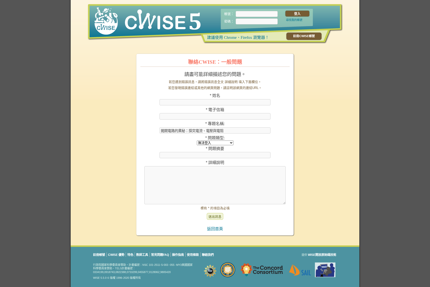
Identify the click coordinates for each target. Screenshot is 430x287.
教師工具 (142, 255)
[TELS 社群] (325, 278)
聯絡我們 (208, 255)
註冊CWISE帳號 (304, 36)
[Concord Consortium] (262, 278)
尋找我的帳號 (294, 19)
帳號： (229, 14)
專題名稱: (215, 124)
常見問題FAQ (160, 255)
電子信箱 (215, 110)
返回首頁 (215, 229)
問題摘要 (215, 148)
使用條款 (193, 255)
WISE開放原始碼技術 (322, 255)
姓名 (215, 95)
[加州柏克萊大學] (228, 278)
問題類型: (215, 138)
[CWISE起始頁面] (138, 22)
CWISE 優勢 (116, 255)
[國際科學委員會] (210, 278)
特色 (130, 255)
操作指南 (178, 255)
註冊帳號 (99, 255)
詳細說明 (215, 162)
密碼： (229, 21)
